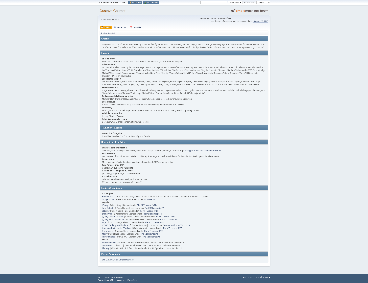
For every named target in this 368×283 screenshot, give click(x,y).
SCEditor (106, 211)
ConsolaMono (108, 245)
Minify (105, 234)
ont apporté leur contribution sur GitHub (203, 150)
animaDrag (107, 214)
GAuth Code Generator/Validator (116, 228)
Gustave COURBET (260, 21)
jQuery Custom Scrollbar (112, 216)
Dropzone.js (107, 231)
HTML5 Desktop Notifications (115, 225)
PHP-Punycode (108, 236)
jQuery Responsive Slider (113, 219)
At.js (104, 222)
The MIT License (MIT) (147, 205)
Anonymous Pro (109, 242)
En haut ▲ (266, 277)
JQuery (105, 205)
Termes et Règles (254, 277)
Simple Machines (126, 259)
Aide (244, 277)
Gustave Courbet (112, 11)
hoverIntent (107, 208)
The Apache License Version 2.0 (176, 225)
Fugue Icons (107, 196)
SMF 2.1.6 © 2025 (110, 259)
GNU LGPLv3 (149, 199)
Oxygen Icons (108, 199)
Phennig (105, 248)
